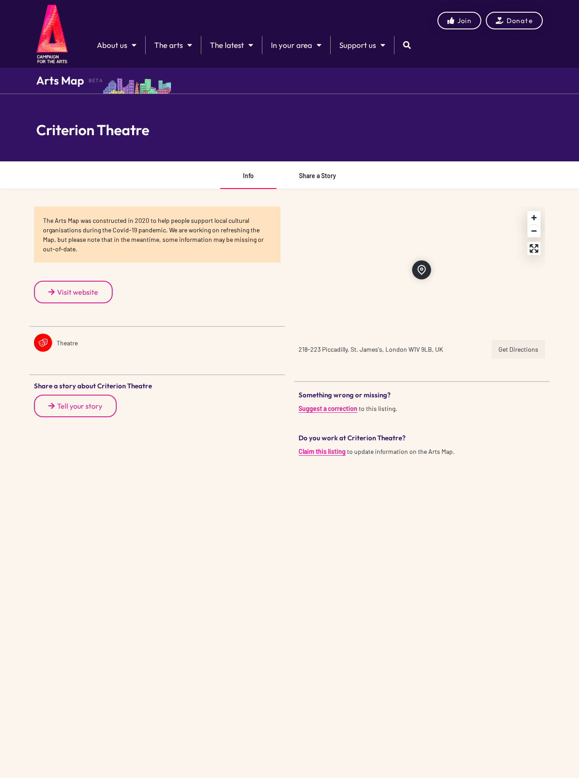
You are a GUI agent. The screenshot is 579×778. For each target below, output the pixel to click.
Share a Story (317, 175)
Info (248, 175)
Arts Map (60, 80)
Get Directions (518, 349)
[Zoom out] (534, 230)
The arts (168, 45)
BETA (96, 80)
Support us (357, 45)
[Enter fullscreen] (534, 248)
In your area (291, 45)
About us (112, 45)
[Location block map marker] (421, 269)
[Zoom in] (534, 217)
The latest (227, 45)
